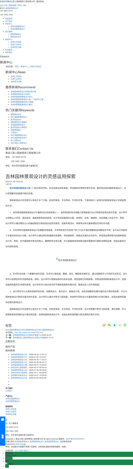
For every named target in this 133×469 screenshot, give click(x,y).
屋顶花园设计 (16, 119)
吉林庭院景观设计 (52, 441)
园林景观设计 (15, 34)
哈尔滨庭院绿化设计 (19, 135)
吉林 (21, 450)
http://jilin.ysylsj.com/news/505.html (29, 332)
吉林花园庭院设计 (17, 26)
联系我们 (8, 52)
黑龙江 (26, 450)
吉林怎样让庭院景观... (20, 367)
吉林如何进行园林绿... (20, 372)
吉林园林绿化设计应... (20, 377)
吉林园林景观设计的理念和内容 (23, 91)
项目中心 (8, 23)
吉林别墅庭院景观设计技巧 (21, 96)
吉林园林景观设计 (22, 441)
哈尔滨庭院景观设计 (46, 329)
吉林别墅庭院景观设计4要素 (22, 101)
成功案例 (8, 31)
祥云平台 (19, 444)
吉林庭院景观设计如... (20, 370)
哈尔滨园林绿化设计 (19, 137)
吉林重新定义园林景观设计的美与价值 (28, 337)
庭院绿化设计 (16, 114)
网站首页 (8, 18)
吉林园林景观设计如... (20, 359)
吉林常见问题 (15, 47)
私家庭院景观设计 (18, 124)
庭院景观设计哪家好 (19, 122)
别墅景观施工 (16, 130)
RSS (19, 5)
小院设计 (14, 132)
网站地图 (12, 5)
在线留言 (8, 49)
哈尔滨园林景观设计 (19, 117)
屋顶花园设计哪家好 (19, 127)
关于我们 (8, 21)
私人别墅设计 (16, 140)
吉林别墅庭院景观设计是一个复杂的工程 (27, 99)
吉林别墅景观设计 (17, 29)
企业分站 (3, 5)
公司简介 (9, 390)
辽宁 (17, 450)
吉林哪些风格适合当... (20, 375)
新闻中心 (8, 39)
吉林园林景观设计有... (20, 354)
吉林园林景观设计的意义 (21, 94)
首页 (17, 66)
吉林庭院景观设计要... (20, 364)
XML (25, 5)
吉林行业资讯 (15, 44)
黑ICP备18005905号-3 (75, 438)
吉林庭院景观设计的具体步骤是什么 (27, 335)
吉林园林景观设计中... (20, 357)
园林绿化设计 (15, 36)
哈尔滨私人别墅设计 (19, 143)
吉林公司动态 (15, 42)
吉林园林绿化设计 (37, 441)
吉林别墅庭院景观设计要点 (21, 104)
